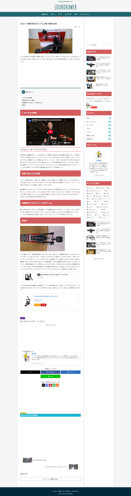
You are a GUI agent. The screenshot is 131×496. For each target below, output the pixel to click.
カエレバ (41, 299)
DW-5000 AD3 (29, 321)
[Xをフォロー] (32, 363)
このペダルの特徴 (27, 98)
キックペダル (37, 321)
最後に (24, 105)
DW (22, 321)
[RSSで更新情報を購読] (42, 363)
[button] (110, 45)
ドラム (23, 318)
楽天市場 (43, 305)
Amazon (37, 305)
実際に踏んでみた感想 (28, 100)
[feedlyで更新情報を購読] (40, 363)
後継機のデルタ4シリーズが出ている (32, 103)
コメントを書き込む (50, 479)
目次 (27, 92)
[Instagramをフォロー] (35, 363)
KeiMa (34, 353)
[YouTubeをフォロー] (37, 363)
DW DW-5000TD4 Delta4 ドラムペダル (46, 296)
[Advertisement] (50, 75)
